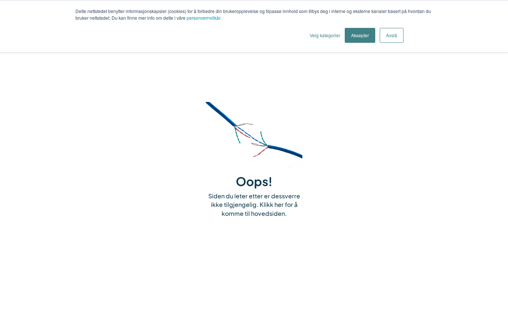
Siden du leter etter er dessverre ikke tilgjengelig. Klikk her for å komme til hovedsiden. (254, 205)
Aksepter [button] (360, 35)
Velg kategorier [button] (325, 35)
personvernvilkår (203, 18)
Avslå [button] (391, 35)
